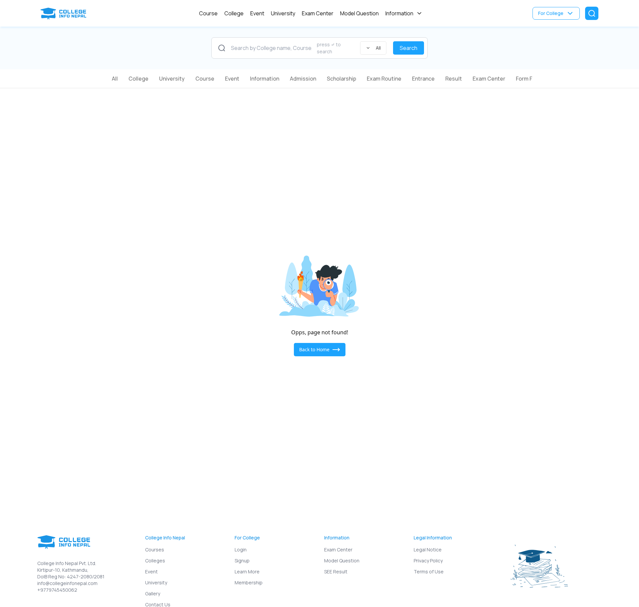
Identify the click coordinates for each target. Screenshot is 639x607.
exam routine (384, 78)
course (204, 78)
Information (399, 13)
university (172, 78)
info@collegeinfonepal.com (67, 583)
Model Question (359, 13)
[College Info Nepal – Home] (65, 13)
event (232, 78)
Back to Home (314, 349)
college (138, 78)
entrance (423, 78)
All (378, 48)
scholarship (341, 78)
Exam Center (317, 13)
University (283, 13)
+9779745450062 (57, 590)
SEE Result (335, 571)
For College (550, 13)
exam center (489, 78)
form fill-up (530, 78)
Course (208, 13)
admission (303, 78)
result (453, 78)
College (234, 13)
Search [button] (408, 48)
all (115, 78)
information (264, 78)
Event (257, 13)
